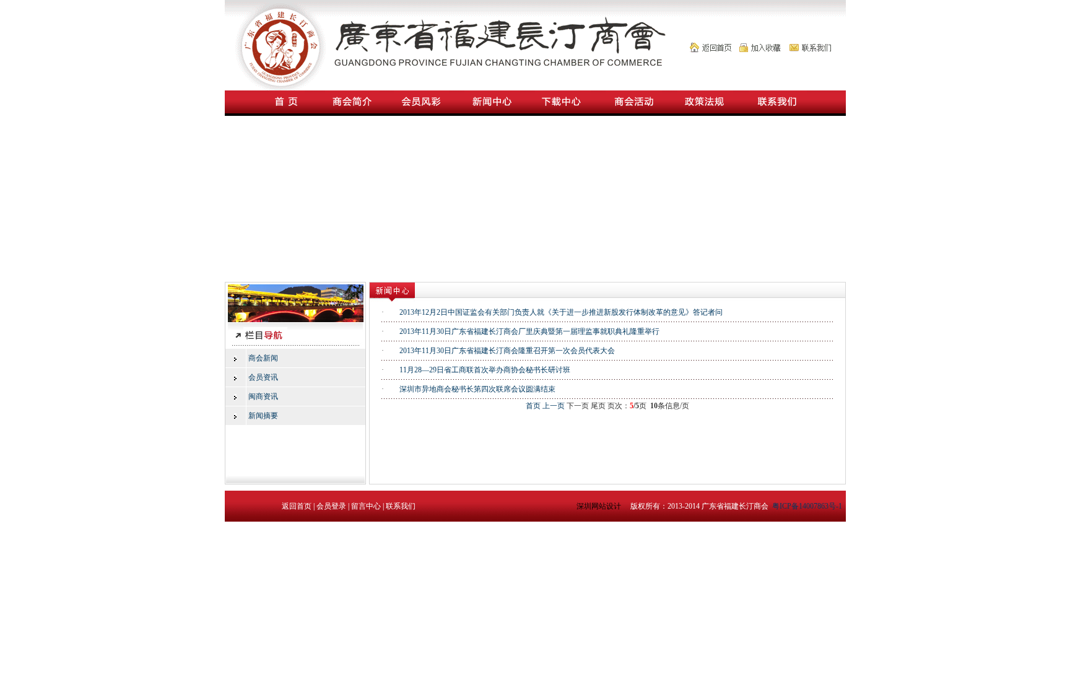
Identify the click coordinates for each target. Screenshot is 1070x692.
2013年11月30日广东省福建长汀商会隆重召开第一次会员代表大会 (507, 350)
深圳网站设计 (599, 506)
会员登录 (331, 506)
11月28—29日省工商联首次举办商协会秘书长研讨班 (484, 370)
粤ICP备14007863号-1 (807, 506)
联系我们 (400, 506)
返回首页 (296, 506)
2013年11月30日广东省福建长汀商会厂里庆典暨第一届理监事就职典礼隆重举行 (529, 331)
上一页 (553, 405)
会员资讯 (263, 377)
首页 (533, 405)
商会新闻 (263, 358)
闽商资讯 (263, 396)
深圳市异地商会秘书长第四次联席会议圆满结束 (477, 389)
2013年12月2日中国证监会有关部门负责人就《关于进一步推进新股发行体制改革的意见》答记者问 (561, 312)
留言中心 (366, 506)
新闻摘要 (263, 415)
